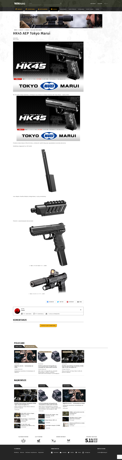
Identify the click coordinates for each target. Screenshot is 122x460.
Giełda (55, 9)
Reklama (21, 13)
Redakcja (16, 452)
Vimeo (79, 452)
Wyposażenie (43, 9)
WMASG (15, 30)
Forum (97, 9)
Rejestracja (93, 3)
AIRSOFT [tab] (17, 385)
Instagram (87, 452)
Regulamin (41, 452)
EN (107, 3)
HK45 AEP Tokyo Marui (36, 30)
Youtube (64, 452)
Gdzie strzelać (72, 9)
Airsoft (20, 9)
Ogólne (27, 30)
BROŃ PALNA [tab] (42, 385)
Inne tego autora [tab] (30, 346)
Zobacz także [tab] (18, 346)
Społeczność (63, 9)
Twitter (72, 452)
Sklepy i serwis (90, 9)
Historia (22, 452)
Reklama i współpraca (31, 452)
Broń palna (31, 9)
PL (105, 3)
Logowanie (100, 3)
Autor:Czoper (16, 39)
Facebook (55, 452)
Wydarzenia (81, 9)
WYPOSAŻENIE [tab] (67, 385)
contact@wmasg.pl (102, 452)
